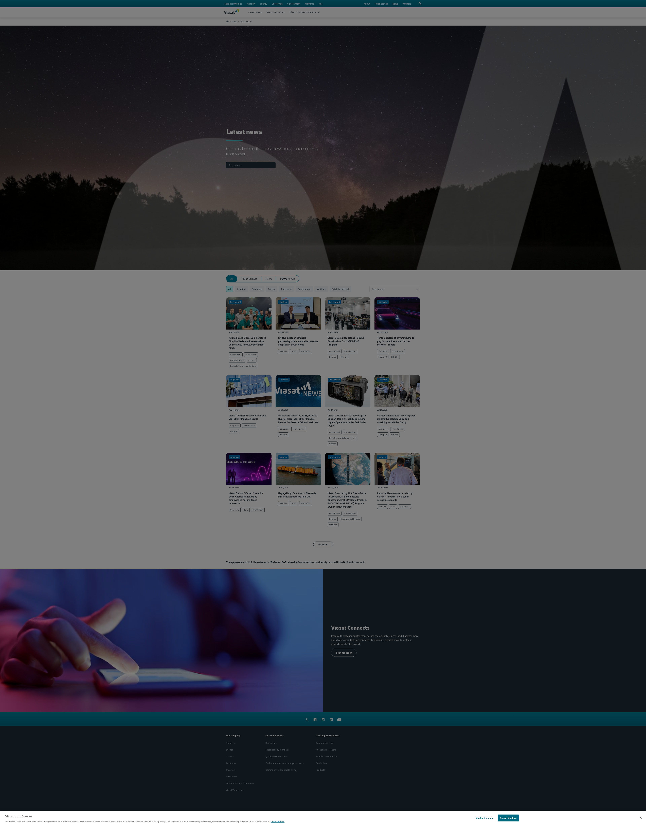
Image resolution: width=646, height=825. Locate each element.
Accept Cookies (508, 818)
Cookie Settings (484, 818)
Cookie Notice (277, 821)
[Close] (640, 817)
